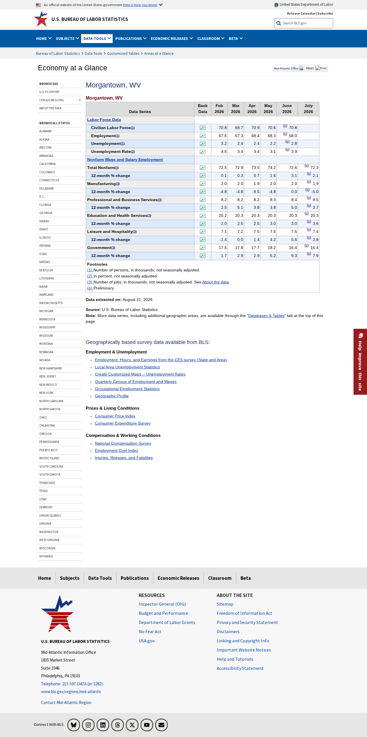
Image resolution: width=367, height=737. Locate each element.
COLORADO (47, 172)
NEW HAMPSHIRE (50, 368)
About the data (215, 282)
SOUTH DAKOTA (49, 474)
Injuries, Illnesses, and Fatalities (124, 457)
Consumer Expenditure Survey (123, 423)
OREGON (45, 434)
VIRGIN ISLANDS (50, 516)
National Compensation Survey (123, 443)
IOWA (43, 254)
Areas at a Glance (159, 53)
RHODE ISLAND (49, 458)
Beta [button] (234, 38)
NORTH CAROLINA (51, 401)
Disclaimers (228, 631)
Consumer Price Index (115, 416)
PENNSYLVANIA (49, 442)
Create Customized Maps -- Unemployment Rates (140, 374)
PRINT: (310, 68)
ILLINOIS (45, 238)
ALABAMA (45, 131)
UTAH (42, 499)
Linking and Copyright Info (243, 640)
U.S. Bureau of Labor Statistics (90, 19)
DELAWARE (46, 188)
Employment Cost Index (116, 450)
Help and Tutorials (235, 659)
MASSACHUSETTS (51, 303)
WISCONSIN (47, 548)
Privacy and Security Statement (247, 622)
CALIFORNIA (47, 164)
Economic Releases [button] (170, 38)
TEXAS (43, 491)
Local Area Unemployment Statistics (127, 367)
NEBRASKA (46, 352)
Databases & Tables (266, 315)
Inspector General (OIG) (162, 604)
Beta (246, 578)
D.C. (42, 197)
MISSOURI (46, 336)
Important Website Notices (244, 650)
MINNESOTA (47, 319)
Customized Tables (123, 53)
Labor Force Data (104, 119)
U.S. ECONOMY (49, 92)
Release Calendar (301, 13)
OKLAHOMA (47, 425)
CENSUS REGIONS (51, 100)
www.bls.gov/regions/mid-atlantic (71, 691)
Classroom (220, 578)
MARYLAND (46, 295)
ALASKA (44, 139)
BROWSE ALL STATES (54, 123)
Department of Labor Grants (167, 622)
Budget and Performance (163, 613)
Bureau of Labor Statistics (58, 53)
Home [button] (42, 38)
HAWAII (44, 221)
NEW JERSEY (47, 376)
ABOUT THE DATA (50, 108)
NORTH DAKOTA (49, 409)
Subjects (69, 578)
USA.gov (147, 640)
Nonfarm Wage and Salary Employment (125, 159)
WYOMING (46, 556)
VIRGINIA (45, 524)
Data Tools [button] (95, 38)
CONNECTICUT (49, 180)
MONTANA (46, 344)
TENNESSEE (47, 483)
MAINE (43, 287)
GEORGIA (45, 213)
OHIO (43, 417)
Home (44, 578)
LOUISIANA (46, 278)
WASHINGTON (48, 532)
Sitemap (225, 604)
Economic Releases (178, 578)
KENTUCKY (46, 270)
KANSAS (44, 262)
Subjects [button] (65, 38)
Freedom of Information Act (244, 613)
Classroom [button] (209, 38)
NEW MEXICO (48, 385)
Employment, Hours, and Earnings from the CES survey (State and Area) (161, 359)
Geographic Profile (112, 396)
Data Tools (93, 53)
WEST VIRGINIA (49, 540)
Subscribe (325, 13)
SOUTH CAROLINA (51, 466)
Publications (135, 578)
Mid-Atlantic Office (286, 68)
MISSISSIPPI (47, 327)
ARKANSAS (46, 156)
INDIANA (44, 246)
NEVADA (44, 360)
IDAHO (43, 229)
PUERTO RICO (48, 450)
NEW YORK (46, 393)
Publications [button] (129, 38)
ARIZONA (45, 147)
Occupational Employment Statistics (127, 388)
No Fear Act (150, 631)
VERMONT (45, 507)
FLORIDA (45, 205)
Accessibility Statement (240, 668)
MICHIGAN (46, 311)
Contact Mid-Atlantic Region (66, 702)
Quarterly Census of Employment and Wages (136, 381)
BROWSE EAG (48, 84)
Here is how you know (140, 4)
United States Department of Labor (306, 4)
